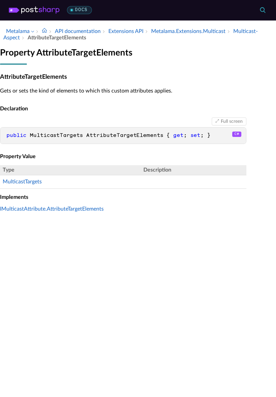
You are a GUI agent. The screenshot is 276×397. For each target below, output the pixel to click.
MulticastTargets (22, 181)
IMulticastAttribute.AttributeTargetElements (52, 209)
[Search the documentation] (262, 10)
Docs (81, 10)
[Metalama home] (34, 10)
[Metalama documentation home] (44, 31)
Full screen (232, 121)
